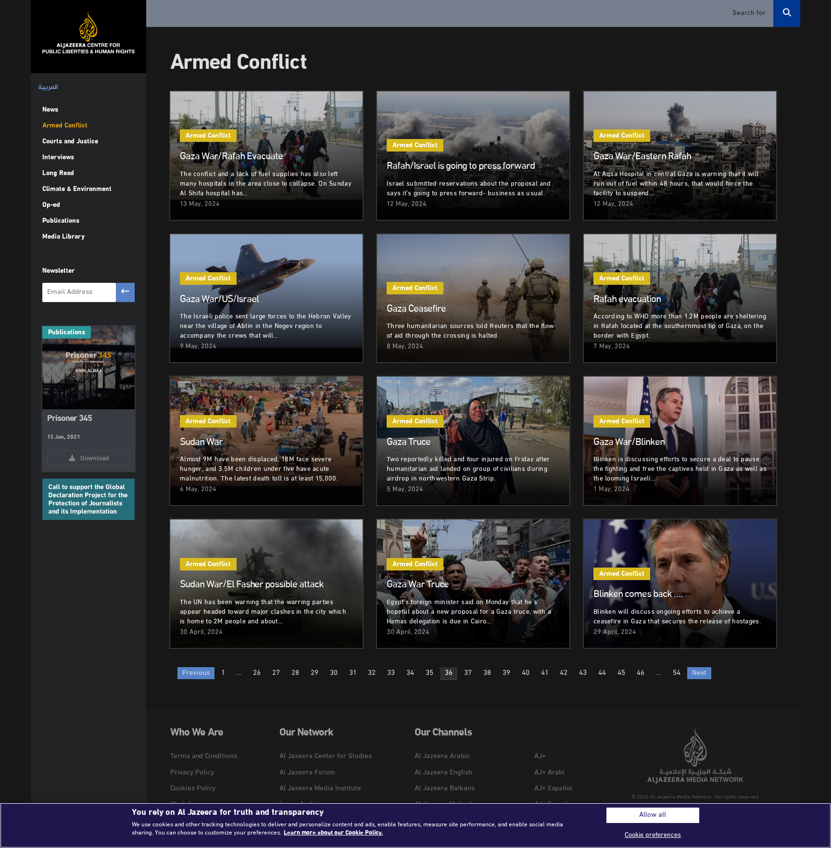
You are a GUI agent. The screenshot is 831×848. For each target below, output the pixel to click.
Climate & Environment (77, 189)
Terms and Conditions (203, 756)
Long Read (58, 173)
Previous (196, 673)
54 (676, 673)
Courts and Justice (70, 141)
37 (468, 673)
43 (583, 673)
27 (276, 673)
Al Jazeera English (443, 773)
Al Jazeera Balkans (445, 789)
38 (487, 673)
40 (525, 673)
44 (602, 673)
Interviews (58, 157)
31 (352, 673)
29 (314, 673)
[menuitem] (48, 87)
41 (544, 673)
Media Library (63, 236)
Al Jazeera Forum (307, 773)
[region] (415, 825)
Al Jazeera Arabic (442, 756)
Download (92, 458)
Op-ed (51, 205)
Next (699, 673)
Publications (60, 221)
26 (257, 673)
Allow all (652, 815)
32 (372, 673)
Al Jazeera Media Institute (320, 789)
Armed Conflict (65, 125)
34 (410, 673)
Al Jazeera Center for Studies (325, 756)
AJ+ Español (553, 789)
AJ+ (540, 756)
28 (295, 673)
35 (429, 673)
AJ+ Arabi (549, 773)
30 (334, 673)
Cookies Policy (192, 789)
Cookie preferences (653, 835)
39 (506, 673)
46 (640, 673)
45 (621, 673)
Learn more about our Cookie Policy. (333, 833)
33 (391, 673)
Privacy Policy (192, 773)
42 (563, 673)
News (50, 109)
